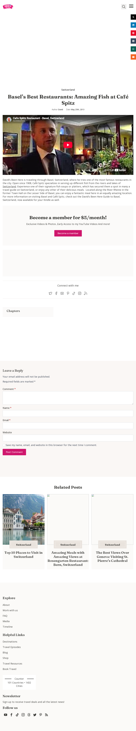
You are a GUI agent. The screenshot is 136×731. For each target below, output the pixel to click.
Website (7, 432)
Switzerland (68, 89)
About (6, 604)
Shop (5, 658)
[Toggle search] (123, 6)
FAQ (5, 615)
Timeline (8, 626)
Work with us (10, 610)
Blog (5, 652)
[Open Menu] (131, 6)
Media (6, 621)
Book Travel (9, 669)
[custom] (50, 293)
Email (6, 420)
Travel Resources (12, 663)
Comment (9, 389)
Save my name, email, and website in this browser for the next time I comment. (51, 445)
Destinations (10, 641)
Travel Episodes (12, 647)
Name (7, 408)
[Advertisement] (28, 335)
